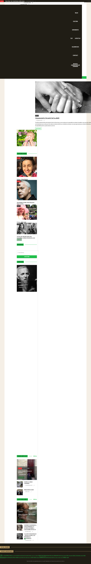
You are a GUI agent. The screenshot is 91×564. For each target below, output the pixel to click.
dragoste (56, 555)
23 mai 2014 (21, 287)
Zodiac (64, 557)
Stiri (17, 183)
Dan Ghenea (44, 555)
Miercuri (36, 115)
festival (65, 555)
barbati (27, 555)
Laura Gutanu (21, 557)
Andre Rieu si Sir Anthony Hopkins (26, 365)
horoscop (3, 557)
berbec (30, 555)
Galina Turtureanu (76, 555)
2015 (3, 555)
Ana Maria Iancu (8, 555)
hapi (85, 555)
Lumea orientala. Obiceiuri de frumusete (13, 2)
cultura (36, 555)
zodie (67, 557)
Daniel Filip (49, 555)
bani (25, 555)
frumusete (71, 555)
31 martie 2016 (22, 517)
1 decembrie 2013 (22, 421)
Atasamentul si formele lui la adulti (47, 118)
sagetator (37, 557)
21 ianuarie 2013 (39, 120)
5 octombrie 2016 (27, 2)
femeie (62, 555)
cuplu (39, 555)
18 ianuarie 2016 (28, 540)
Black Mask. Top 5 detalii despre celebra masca (14, 1)
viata (61, 557)
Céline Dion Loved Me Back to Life (26, 338)
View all (19, 239)
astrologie (22, 555)
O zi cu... (18, 205)
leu (24, 557)
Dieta (53, 555)
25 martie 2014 (22, 367)
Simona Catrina (51, 557)
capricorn (33, 555)
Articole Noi (20, 511)
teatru (57, 557)
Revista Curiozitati (20, 159)
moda (26, 557)
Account (89, 1)
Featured (18, 181)
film (67, 555)
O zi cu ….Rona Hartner (22, 179)
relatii (35, 557)
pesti (28, 557)
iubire (17, 557)
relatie (32, 557)
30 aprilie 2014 (22, 340)
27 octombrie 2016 (30, 1)
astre (15, 555)
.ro (1, 555)
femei (59, 555)
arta (13, 555)
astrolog (18, 555)
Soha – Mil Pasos (22, 312)
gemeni (82, 555)
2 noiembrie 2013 (22, 447)
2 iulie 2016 (27, 491)
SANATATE (42, 557)
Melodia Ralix (20, 282)
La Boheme (20, 285)
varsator (59, 557)
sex (47, 557)
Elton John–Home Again (23, 445)
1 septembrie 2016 (23, 4)
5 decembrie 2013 (22, 394)
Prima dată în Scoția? (29, 489)
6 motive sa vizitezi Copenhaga (11, 4)
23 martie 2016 (28, 531)
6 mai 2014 (21, 313)
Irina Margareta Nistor (11, 557)
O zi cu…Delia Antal (21, 222)
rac (30, 557)
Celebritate (19, 224)
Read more (38, 128)
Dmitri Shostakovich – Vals (24, 419)
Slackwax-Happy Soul (23, 392)
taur (55, 557)
